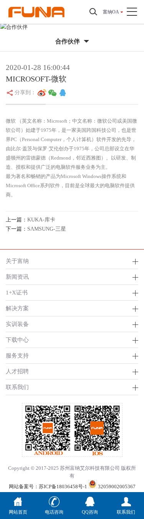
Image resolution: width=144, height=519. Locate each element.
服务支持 (17, 355)
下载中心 (17, 339)
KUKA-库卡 (41, 220)
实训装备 (17, 324)
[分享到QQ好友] (62, 92)
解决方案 (17, 308)
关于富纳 (17, 261)
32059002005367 (116, 486)
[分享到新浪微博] (42, 92)
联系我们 (17, 387)
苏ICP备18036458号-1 (63, 486)
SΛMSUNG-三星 (46, 229)
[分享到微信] (52, 92)
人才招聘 (17, 371)
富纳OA (111, 12)
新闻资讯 (17, 276)
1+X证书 (17, 292)
